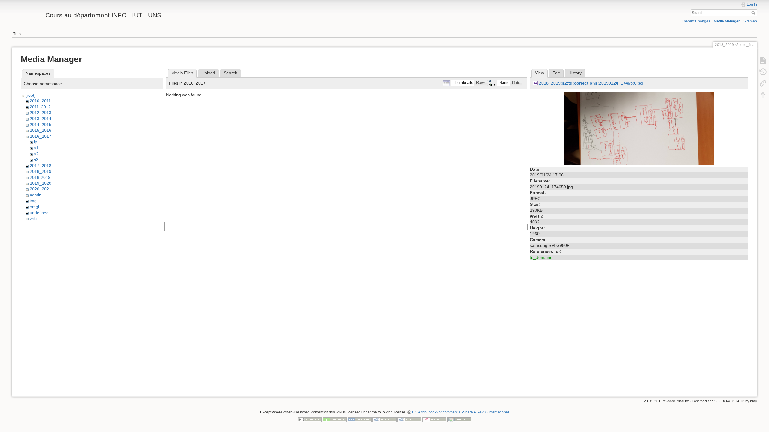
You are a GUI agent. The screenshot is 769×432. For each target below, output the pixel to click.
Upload (208, 72)
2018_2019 (40, 171)
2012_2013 (40, 112)
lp (35, 142)
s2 (36, 154)
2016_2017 (40, 136)
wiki (33, 218)
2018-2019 (40, 177)
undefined (39, 212)
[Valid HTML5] (384, 419)
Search (754, 13)
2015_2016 (40, 130)
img (33, 200)
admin (35, 195)
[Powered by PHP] (360, 419)
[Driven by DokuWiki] (459, 419)
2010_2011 (40, 100)
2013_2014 (40, 118)
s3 (36, 159)
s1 (36, 148)
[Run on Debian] (434, 419)
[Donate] (335, 419)
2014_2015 (40, 124)
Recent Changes (696, 21)
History (575, 72)
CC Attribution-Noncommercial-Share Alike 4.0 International (460, 412)
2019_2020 (40, 183)
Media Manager (727, 21)
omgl (34, 206)
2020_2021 (40, 189)
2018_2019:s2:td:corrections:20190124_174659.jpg (591, 83)
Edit (556, 72)
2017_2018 (40, 165)
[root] (30, 95)
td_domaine (541, 257)
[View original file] (639, 128)
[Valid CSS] (409, 419)
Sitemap (750, 21)
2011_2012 (40, 106)
